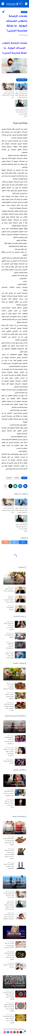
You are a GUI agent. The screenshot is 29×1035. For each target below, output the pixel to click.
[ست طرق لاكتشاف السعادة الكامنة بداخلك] (20, 599)
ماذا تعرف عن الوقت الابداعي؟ (8, 966)
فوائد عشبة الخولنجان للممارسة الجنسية (8, 687)
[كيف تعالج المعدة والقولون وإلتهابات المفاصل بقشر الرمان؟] (20, 705)
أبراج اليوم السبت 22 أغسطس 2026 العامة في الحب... (14, 985)
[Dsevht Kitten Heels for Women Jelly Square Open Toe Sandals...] (20, 839)
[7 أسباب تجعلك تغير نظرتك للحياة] (20, 590)
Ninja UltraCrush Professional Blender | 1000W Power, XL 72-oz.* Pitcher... (9, 855)
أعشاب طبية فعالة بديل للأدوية (16, 676)
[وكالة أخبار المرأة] (14, 3)
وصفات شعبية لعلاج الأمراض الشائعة (9, 696)
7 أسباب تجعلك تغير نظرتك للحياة (9, 590)
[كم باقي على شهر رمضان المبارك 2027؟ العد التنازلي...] (20, 944)
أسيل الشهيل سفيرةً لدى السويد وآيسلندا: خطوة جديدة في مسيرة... (21, 113)
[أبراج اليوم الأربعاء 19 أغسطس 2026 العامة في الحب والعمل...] (20, 1017)
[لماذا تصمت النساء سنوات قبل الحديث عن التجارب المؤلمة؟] (20, 915)
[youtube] (11, 1032)
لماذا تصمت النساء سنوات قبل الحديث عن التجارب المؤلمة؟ (8, 917)
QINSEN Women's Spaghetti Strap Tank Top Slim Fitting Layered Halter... (15, 829)
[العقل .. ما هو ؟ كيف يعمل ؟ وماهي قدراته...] (20, 654)
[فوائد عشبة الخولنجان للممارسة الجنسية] (20, 685)
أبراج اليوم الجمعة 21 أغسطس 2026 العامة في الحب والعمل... (8, 996)
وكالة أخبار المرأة (7, 1029)
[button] (20, 486)
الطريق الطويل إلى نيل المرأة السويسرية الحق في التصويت (9, 740)
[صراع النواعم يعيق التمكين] (20, 762)
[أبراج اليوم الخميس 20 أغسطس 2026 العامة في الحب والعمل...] (20, 1005)
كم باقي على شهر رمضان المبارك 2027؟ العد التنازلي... (8, 945)
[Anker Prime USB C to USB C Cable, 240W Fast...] (20, 865)
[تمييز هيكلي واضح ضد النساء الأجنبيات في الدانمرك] (20, 624)
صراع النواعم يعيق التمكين (9, 762)
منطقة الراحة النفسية (10, 609)
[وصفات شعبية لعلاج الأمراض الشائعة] (20, 695)
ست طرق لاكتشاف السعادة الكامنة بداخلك (9, 600)
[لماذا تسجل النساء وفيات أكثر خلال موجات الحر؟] (8, 86)
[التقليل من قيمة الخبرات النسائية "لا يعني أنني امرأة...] (20, 802)
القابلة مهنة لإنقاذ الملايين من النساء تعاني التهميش (8, 793)
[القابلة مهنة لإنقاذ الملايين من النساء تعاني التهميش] (20, 792)
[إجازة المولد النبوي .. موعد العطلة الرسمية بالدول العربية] (20, 954)
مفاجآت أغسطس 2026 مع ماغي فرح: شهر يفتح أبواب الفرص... (16, 933)
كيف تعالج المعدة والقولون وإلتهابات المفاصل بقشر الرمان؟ (9, 707)
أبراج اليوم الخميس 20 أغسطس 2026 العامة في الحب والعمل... (9, 1008)
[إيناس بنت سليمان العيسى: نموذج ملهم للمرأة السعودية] (20, 750)
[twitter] (21, 1032)
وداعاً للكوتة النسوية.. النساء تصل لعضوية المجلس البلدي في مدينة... (14, 727)
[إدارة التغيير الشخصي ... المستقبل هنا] (20, 645)
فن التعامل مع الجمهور (9, 636)
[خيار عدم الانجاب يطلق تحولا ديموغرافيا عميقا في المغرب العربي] (21, 86)
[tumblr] (14, 1032)
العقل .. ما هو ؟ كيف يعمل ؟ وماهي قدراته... (9, 656)
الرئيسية (24, 12)
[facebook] (8, 1032)
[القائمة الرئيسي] (26, 4)
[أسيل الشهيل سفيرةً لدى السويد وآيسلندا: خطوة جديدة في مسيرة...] (21, 103)
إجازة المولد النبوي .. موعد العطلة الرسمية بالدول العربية (8, 956)
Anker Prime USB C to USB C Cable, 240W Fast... (9, 866)
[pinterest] (18, 1032)
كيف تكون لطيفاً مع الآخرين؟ (14, 582)
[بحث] (3, 4)
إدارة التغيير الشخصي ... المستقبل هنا (10, 646)
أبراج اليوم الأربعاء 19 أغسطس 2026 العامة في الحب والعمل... (8, 1020)
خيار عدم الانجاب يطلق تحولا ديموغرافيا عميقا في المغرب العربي (21, 95)
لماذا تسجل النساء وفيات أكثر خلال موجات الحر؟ (8, 95)
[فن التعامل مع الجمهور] (20, 636)
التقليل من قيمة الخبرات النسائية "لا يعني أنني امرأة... (9, 804)
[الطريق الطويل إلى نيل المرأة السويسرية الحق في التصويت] (20, 738)
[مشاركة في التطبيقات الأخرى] (6, 486)
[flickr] (5, 1032)
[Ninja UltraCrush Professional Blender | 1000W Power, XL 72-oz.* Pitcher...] (20, 851)
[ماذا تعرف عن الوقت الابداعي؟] (20, 966)
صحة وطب (9, 477)
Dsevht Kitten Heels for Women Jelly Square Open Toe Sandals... (8, 842)
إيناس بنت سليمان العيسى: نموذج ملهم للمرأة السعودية (8, 752)
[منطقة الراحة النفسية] (20, 608)
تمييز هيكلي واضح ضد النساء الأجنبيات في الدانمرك (9, 626)
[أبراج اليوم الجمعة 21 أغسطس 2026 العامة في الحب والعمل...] (20, 994)
